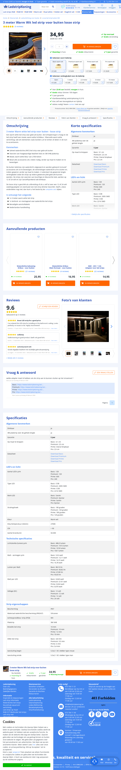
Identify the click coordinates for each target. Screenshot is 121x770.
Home (5, 18)
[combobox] (45, 6)
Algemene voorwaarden (54, 764)
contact (72, 104)
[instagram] (105, 714)
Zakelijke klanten (9, 691)
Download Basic (100, 164)
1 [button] (112, 403)
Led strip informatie (11, 700)
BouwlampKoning (36, 707)
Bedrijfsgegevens (10, 689)
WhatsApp (108, 762)
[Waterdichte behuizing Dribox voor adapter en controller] (26, 249)
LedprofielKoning (35, 705)
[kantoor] (61, 732)
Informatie (7, 695)
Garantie (32, 691)
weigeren (16, 752)
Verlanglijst (102, 8)
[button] (44, 49)
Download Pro (99, 171)
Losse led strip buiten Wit (51, 18)
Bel (115, 762)
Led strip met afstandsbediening (10, 715)
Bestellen (32, 686)
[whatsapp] (105, 1)
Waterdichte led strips (12, 703)
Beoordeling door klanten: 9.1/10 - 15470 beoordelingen (60, 767)
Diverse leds (14, 18)
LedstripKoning (9, 684)
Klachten (41, 691)
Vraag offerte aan (81, 108)
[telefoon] (61, 689)
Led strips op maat (10, 710)
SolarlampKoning (35, 703)
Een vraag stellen (105, 372)
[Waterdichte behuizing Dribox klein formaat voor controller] (60, 249)
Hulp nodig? (63, 684)
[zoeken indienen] (53, 6)
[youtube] (112, 714)
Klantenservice (89, 8)
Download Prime (100, 169)
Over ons (6, 686)
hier (34, 744)
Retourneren (34, 694)
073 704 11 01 (70, 686)
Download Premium (101, 166)
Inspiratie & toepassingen (13, 698)
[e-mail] (61, 706)
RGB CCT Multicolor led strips (14, 712)
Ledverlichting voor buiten (30, 18)
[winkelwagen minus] (52, 46)
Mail (101, 762)
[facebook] (92, 714)
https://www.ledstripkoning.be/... (30, 384)
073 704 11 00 (70, 712)
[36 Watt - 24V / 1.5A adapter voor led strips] (95, 249)
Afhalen (42, 689)
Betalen (41, 686)
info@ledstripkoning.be (74, 704)
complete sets (50, 189)
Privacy (67, 764)
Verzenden (33, 689)
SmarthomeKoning (36, 710)
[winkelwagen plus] (67, 46)
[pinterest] (98, 714)
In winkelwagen (94, 46)
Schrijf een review (50, 306)
